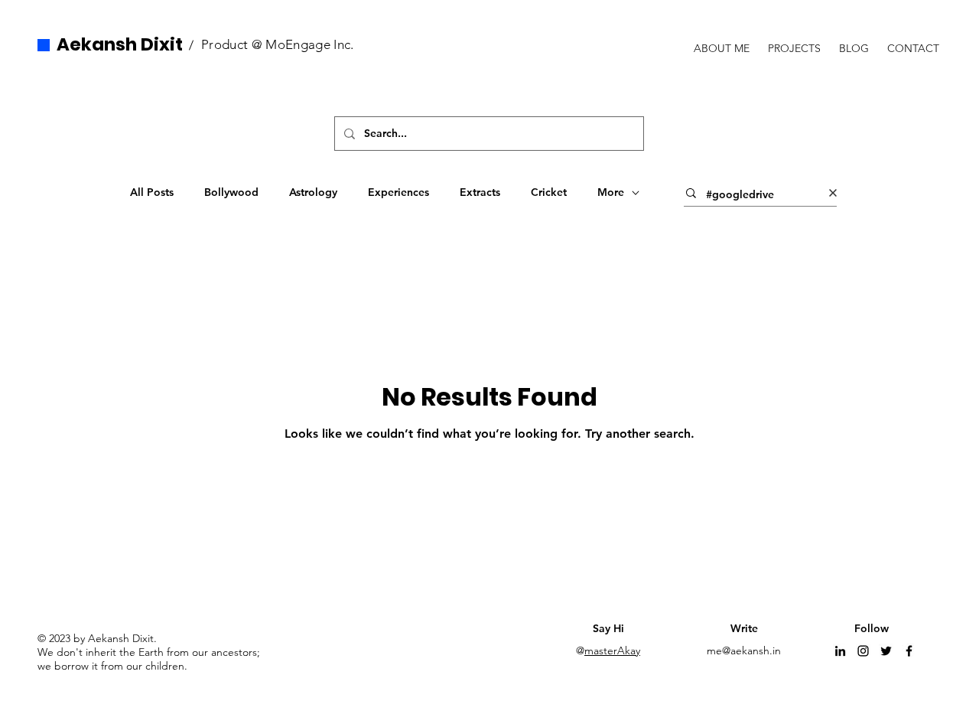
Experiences (398, 192)
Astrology (313, 192)
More (610, 192)
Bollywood (231, 192)
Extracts (480, 192)
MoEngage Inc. (309, 44)
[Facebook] (909, 651)
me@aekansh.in (744, 650)
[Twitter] (886, 651)
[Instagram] (863, 651)
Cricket (549, 192)
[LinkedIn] (840, 651)
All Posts (152, 192)
